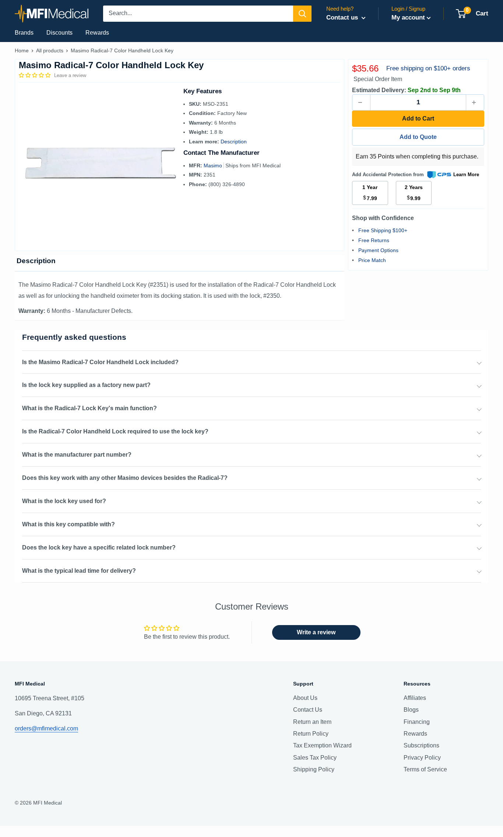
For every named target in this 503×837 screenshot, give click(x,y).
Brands (24, 32)
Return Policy (310, 733)
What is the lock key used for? (64, 501)
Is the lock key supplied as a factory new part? (86, 385)
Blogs (411, 710)
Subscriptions (421, 745)
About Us (305, 698)
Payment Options (378, 250)
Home (22, 50)
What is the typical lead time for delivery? (79, 571)
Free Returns (373, 240)
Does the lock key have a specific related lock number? (99, 547)
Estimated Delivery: (379, 90)
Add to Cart (418, 118)
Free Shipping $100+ (382, 230)
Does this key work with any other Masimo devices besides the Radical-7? (125, 478)
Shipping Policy (313, 769)
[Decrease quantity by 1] (361, 102)
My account (408, 17)
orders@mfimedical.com (46, 728)
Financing (417, 722)
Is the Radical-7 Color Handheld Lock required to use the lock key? (115, 431)
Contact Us (307, 710)
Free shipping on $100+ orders (428, 68)
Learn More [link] (466, 174)
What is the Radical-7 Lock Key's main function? (89, 408)
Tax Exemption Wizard (322, 745)
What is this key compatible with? (68, 524)
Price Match (372, 260)
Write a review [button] (316, 632)
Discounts (59, 32)
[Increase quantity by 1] (475, 102)
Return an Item (312, 722)
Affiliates (415, 698)
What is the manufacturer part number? (76, 454)
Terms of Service (425, 769)
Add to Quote (418, 137)
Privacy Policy (422, 757)
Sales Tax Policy (315, 757)
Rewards (97, 32)
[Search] (302, 14)
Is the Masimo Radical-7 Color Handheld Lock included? (100, 362)
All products (49, 50)
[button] (35, 75)
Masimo (214, 165)
